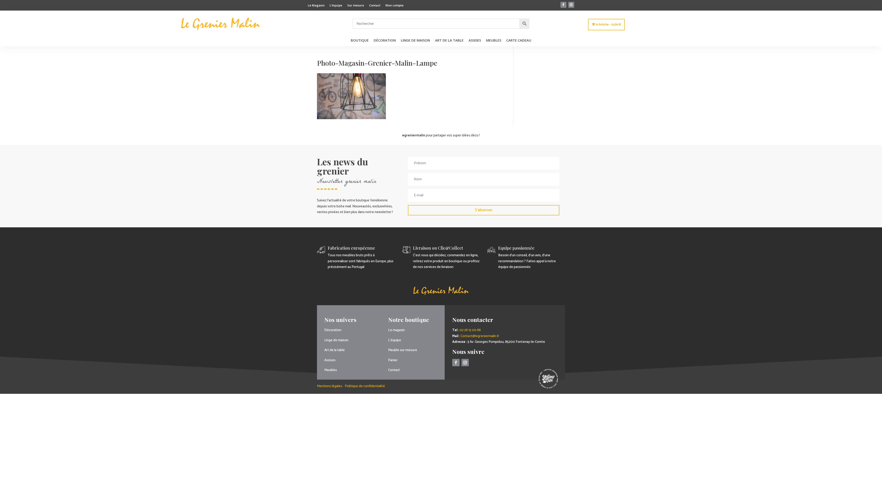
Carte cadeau (518, 40)
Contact (374, 5)
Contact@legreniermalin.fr (480, 336)
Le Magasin (316, 5)
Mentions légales (330, 386)
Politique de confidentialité (365, 386)
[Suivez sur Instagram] (571, 5)
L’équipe (336, 5)
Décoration (385, 40)
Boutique (360, 40)
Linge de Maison (415, 40)
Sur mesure (355, 5)
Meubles (493, 40)
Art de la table (449, 40)
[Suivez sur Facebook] (563, 5)
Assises (475, 40)
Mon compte (394, 5)
